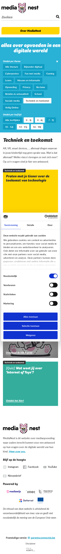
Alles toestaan (30, 316)
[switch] (53, 285)
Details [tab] (30, 224)
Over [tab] (50, 224)
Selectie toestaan (30, 325)
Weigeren (30, 335)
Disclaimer (30, 543)
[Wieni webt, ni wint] (30, 549)
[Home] (19, 8)
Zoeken (6, 17)
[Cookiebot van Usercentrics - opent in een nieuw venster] (45, 217)
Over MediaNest (30, 30)
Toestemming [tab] (11, 224)
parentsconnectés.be (43, 537)
